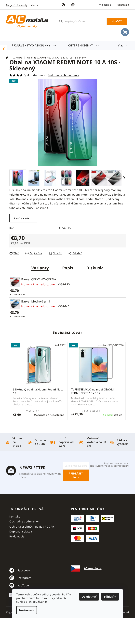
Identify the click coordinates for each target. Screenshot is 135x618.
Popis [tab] (67, 268)
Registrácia (122, 4)
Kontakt (14, 516)
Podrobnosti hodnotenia (63, 75)
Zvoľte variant (23, 218)
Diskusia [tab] (95, 268)
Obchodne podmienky (24, 521)
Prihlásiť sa (76, 475)
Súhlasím (110, 596)
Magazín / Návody (16, 5)
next (123, 383)
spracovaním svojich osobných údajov (109, 466)
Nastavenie (26, 610)
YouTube (23, 585)
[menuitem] (34, 45)
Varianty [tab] (40, 268)
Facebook (24, 570)
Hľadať (117, 21)
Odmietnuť (89, 596)
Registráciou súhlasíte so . (109, 464)
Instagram (24, 578)
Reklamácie (16, 536)
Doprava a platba (20, 531)
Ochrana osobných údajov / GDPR (31, 526)
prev (12, 383)
